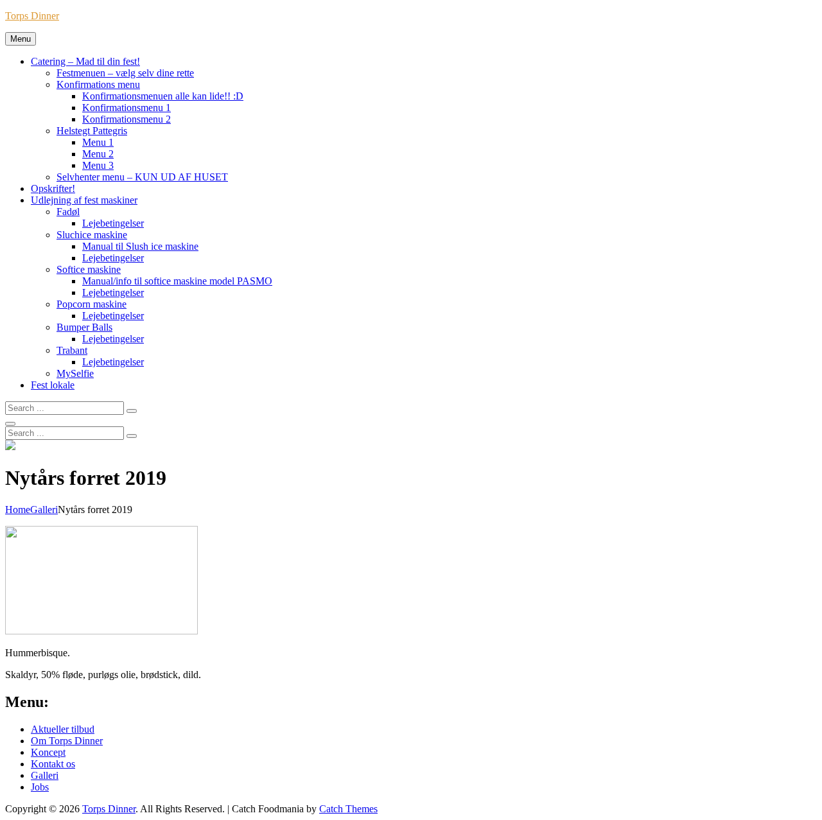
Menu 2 (98, 153)
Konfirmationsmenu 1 (126, 107)
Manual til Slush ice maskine (140, 246)
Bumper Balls (84, 327)
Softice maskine (89, 269)
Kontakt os (53, 763)
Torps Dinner (32, 15)
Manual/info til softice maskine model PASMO (177, 280)
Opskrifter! (53, 188)
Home (17, 509)
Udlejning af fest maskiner (84, 200)
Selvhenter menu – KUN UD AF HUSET (142, 176)
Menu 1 (98, 142)
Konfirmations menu (98, 84)
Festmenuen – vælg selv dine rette (125, 72)
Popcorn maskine (92, 304)
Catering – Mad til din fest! (85, 61)
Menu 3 (98, 165)
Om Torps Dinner (67, 740)
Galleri (44, 509)
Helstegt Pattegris (92, 130)
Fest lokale (52, 384)
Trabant (72, 350)
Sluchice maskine (92, 234)
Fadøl (68, 211)
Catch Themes (348, 808)
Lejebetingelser (113, 223)
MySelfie (75, 373)
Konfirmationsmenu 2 (126, 119)
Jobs (40, 786)
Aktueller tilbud (62, 729)
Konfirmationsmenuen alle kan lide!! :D (162, 96)
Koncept (48, 752)
